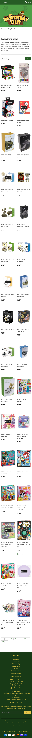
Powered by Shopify (23, 731)
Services (16, 668)
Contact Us (16, 661)
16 (25, 639)
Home (2, 29)
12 (12, 639)
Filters (28, 58)
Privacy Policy (16, 664)
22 (3, 641)
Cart (29, 2)
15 (21, 639)
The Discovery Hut (11, 731)
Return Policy (16, 666)
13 (15, 639)
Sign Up (28, 712)
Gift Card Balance (16, 673)
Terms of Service (16, 671)
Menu (5, 2)
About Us (16, 659)
